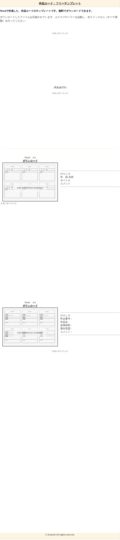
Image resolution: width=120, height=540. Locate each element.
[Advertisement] (60, 59)
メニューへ (60, 87)
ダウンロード (30, 160)
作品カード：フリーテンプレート (60, 3)
